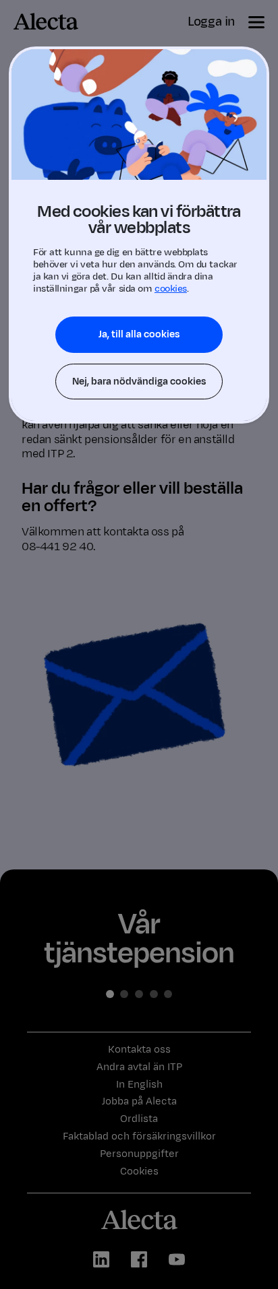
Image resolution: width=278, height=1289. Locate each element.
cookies (171, 288)
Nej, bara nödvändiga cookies (139, 381)
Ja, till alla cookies (139, 334)
